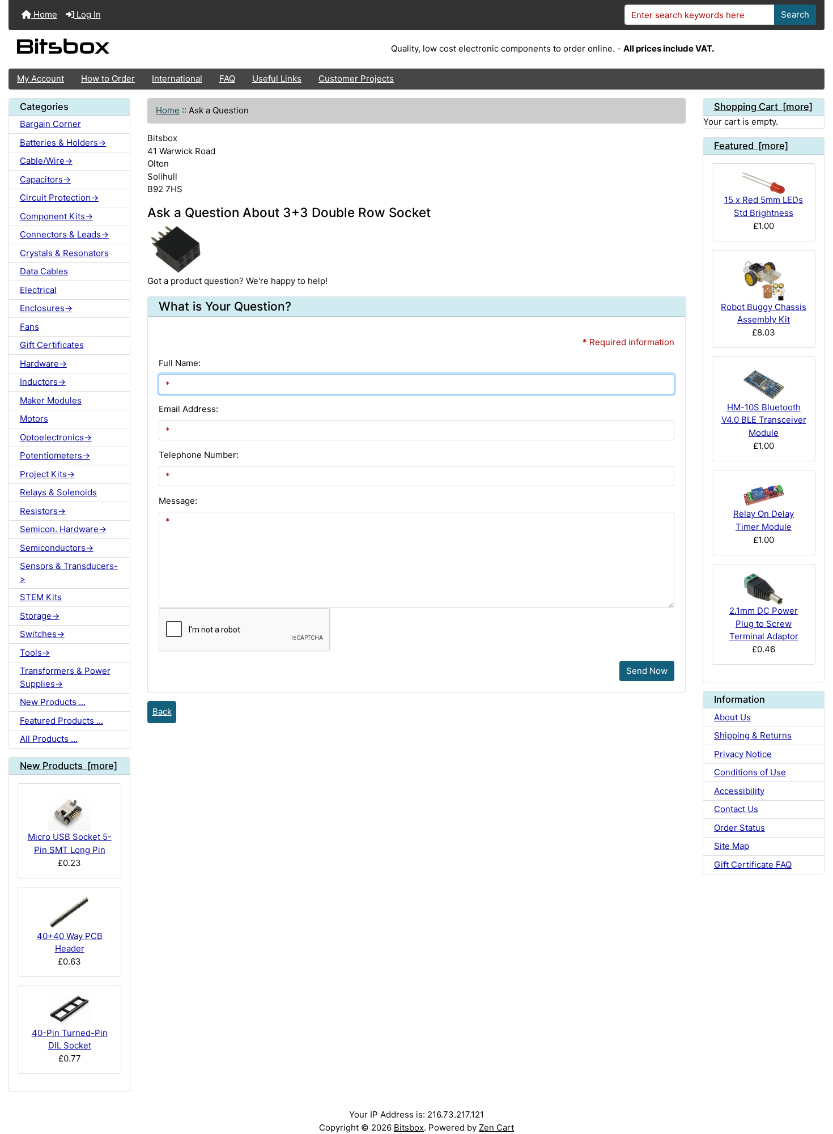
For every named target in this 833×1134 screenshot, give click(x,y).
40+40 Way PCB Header (70, 942)
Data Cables (44, 271)
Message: (178, 500)
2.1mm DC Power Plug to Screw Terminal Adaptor (763, 623)
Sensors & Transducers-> (69, 572)
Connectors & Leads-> (64, 234)
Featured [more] (751, 145)
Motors (34, 418)
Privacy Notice (743, 754)
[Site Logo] (144, 49)
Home (44, 14)
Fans (29, 326)
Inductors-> (43, 381)
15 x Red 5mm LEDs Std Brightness (763, 206)
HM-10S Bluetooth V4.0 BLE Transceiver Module (763, 420)
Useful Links (276, 78)
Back (162, 711)
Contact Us (736, 809)
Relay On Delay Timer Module (763, 520)
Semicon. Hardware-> (63, 529)
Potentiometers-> (55, 455)
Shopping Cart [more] (763, 106)
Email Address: (188, 409)
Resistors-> (43, 511)
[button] (813, 1081)
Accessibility (739, 790)
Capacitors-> (45, 179)
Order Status (739, 827)
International (177, 78)
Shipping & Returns (753, 735)
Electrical (38, 289)
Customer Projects (356, 78)
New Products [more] (68, 765)
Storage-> (40, 615)
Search (795, 14)
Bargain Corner (50, 123)
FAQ (227, 78)
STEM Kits (41, 597)
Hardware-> (43, 363)
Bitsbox (409, 1127)
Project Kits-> (47, 474)
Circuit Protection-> (59, 197)
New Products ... (53, 701)
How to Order (108, 78)
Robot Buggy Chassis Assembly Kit (763, 313)
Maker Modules (51, 400)
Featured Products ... (61, 720)
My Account (40, 78)
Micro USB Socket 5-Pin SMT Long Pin (70, 843)
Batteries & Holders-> (63, 142)
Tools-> (35, 652)
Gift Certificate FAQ (753, 864)
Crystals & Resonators (64, 253)
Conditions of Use (750, 772)
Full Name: (180, 363)
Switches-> (42, 633)
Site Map (731, 845)
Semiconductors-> (57, 547)
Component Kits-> (56, 216)
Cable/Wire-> (46, 160)
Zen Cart (496, 1127)
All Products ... (49, 738)
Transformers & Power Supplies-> (65, 677)
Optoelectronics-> (56, 437)
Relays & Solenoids (58, 492)
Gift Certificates (52, 344)
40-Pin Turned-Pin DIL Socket (70, 1039)
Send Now (647, 670)
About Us (732, 717)
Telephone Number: (199, 454)
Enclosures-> (46, 308)
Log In (87, 14)
